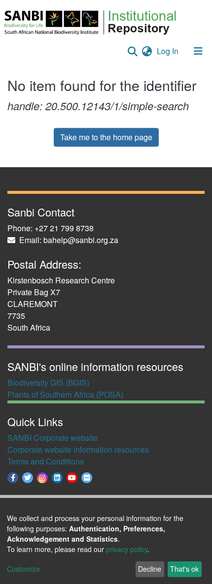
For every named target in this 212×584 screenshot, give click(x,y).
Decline (149, 569)
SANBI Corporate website (52, 437)
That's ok (184, 569)
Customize (23, 569)
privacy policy (126, 549)
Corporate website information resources (78, 449)
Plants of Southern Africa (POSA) (65, 394)
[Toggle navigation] (198, 51)
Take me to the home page (106, 137)
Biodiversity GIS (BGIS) (48, 382)
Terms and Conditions (45, 461)
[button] (147, 51)
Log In (168, 51)
